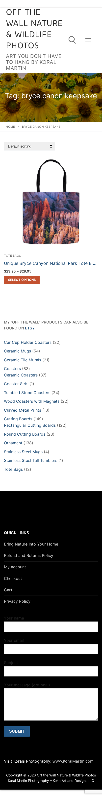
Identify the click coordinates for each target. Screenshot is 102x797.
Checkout (13, 578)
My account (15, 566)
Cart (8, 589)
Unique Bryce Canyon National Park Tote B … (50, 263)
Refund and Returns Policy (28, 555)
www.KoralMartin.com (72, 761)
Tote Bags (12, 255)
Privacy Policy (17, 601)
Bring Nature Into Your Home (31, 544)
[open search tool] (72, 40)
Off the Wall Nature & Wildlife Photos (34, 29)
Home (10, 126)
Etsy (30, 328)
